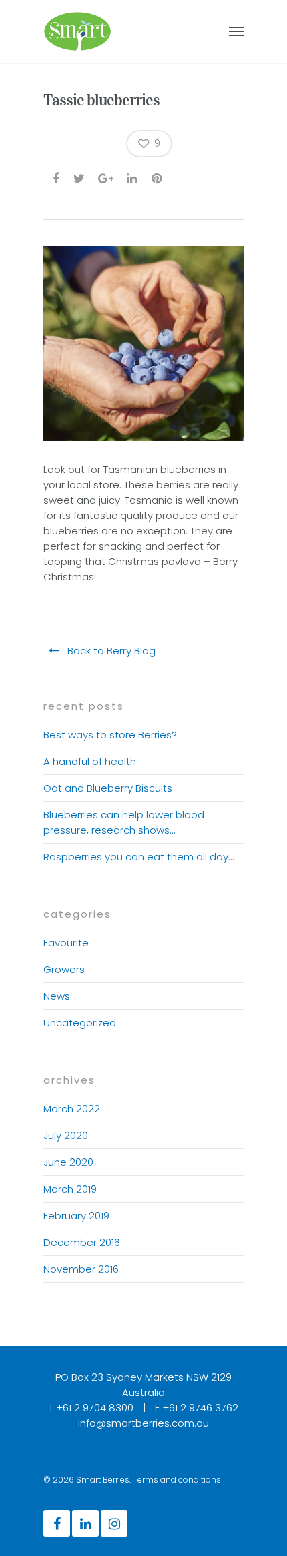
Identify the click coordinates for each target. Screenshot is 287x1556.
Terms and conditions (177, 1479)
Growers (64, 969)
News (56, 996)
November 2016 (81, 1269)
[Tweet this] (79, 177)
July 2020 (65, 1135)
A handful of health (89, 761)
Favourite (66, 943)
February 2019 (76, 1216)
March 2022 (71, 1109)
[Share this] (57, 177)
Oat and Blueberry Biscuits (107, 788)
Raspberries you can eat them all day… (138, 857)
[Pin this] (158, 177)
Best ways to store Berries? (110, 735)
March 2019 (70, 1189)
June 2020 (68, 1162)
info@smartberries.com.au (143, 1423)
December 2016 (81, 1242)
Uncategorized (79, 1023)
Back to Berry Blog (110, 651)
